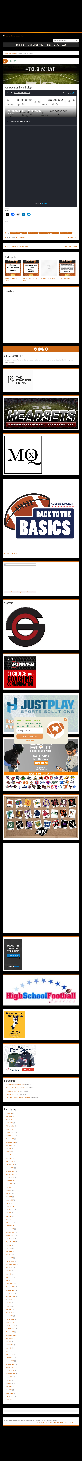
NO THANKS (30, 741)
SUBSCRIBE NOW (30, 736)
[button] (29, 724)
